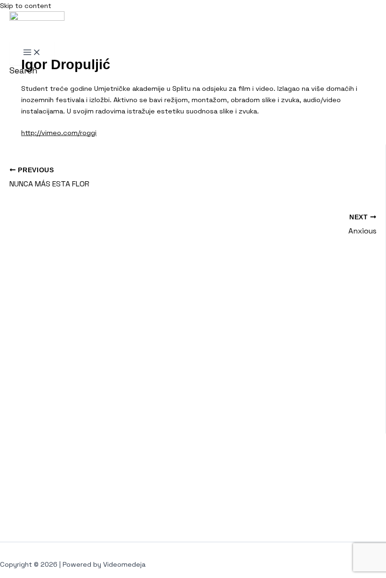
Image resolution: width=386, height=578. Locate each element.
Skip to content (25, 5)
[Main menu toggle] (32, 53)
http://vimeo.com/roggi (58, 132)
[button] (23, 70)
